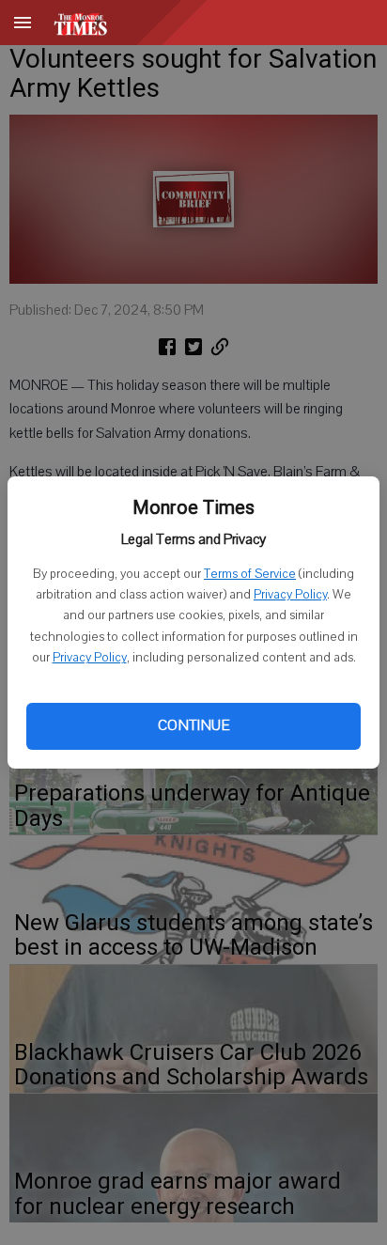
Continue (193, 725)
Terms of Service (250, 574)
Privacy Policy (290, 594)
